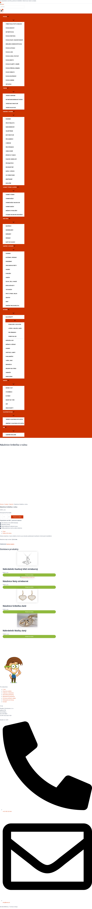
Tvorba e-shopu (13, 906)
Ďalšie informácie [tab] (7, 533)
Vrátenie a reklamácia (8, 693)
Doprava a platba (7, 691)
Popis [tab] (4, 531)
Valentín (11, 504)
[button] (8, 17)
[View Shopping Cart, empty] (1, 10)
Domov (2, 504)
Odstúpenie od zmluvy (8, 700)
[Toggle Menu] (13, 20)
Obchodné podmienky (8, 694)
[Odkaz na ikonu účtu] (0, 2)
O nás (4, 689)
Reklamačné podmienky (9, 696)
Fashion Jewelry (10, 544)
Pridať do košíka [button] (29, 575)
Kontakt (5, 701)
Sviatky (6, 504)
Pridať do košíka (17, 517)
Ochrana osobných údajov (9, 698)
